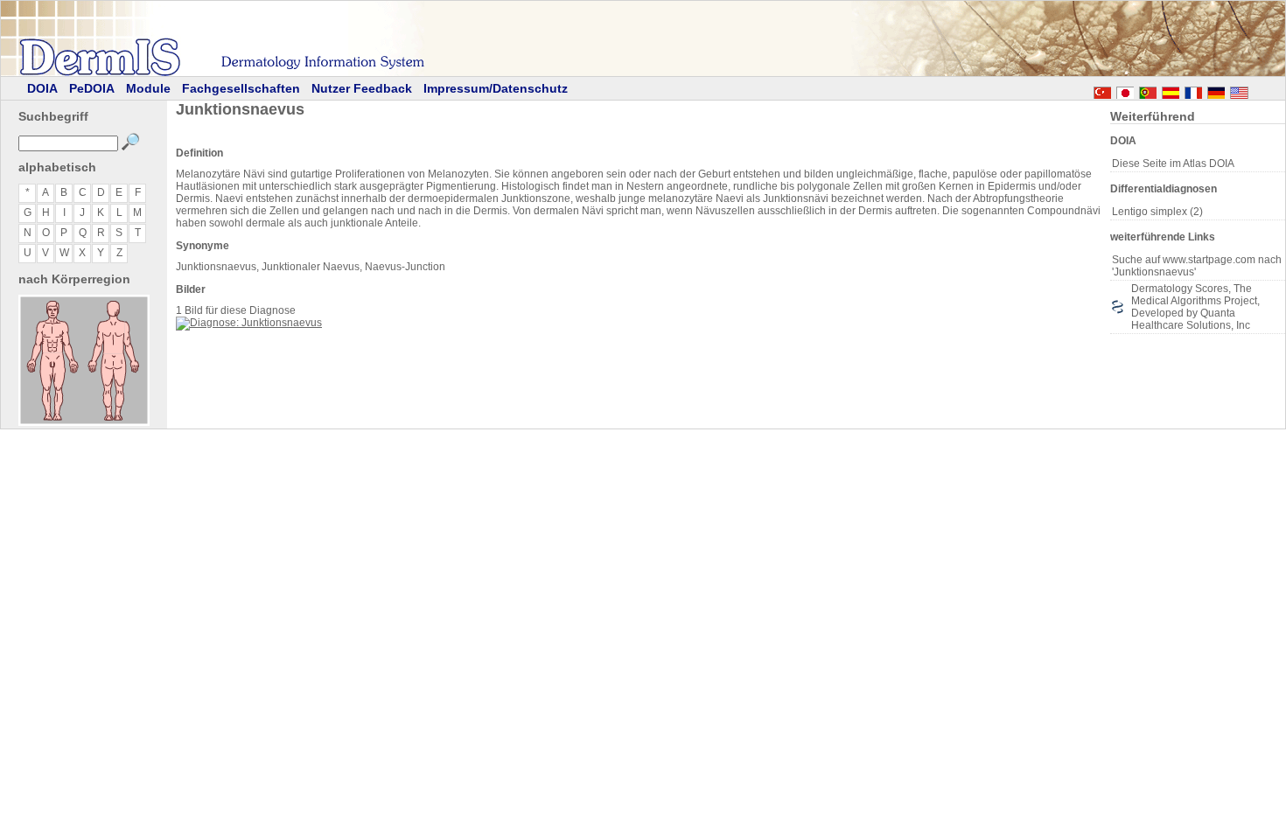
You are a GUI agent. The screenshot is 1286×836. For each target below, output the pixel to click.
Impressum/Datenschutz (495, 88)
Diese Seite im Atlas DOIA (1173, 163)
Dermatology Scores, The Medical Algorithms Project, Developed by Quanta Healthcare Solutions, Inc (1195, 306)
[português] (1148, 90)
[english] (1256, 90)
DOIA (42, 88)
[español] (1170, 90)
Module (148, 88)
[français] (1193, 90)
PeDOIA (92, 88)
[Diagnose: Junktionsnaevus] (249, 323)
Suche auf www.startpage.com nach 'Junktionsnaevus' (1197, 266)
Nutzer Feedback (361, 88)
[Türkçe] (1102, 90)
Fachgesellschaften (241, 88)
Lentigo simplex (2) (1157, 212)
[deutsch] (1216, 90)
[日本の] (1125, 90)
